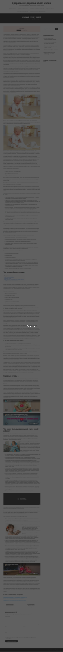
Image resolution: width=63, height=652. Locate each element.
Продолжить (31, 326)
